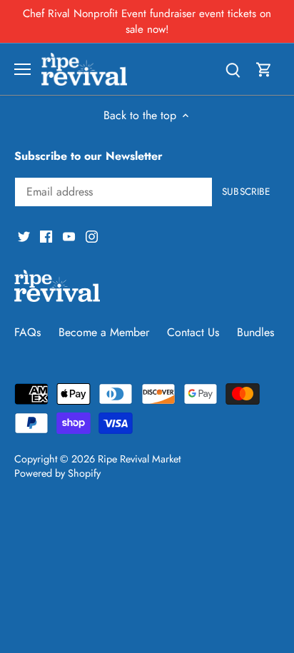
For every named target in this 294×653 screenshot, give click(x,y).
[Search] (232, 68)
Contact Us (193, 332)
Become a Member (104, 332)
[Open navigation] (22, 69)
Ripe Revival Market (139, 459)
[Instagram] (92, 235)
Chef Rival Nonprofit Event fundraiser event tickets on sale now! (147, 21)
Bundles (255, 332)
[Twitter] (24, 235)
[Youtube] (69, 235)
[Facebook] (46, 235)
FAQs (27, 332)
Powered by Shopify (57, 473)
